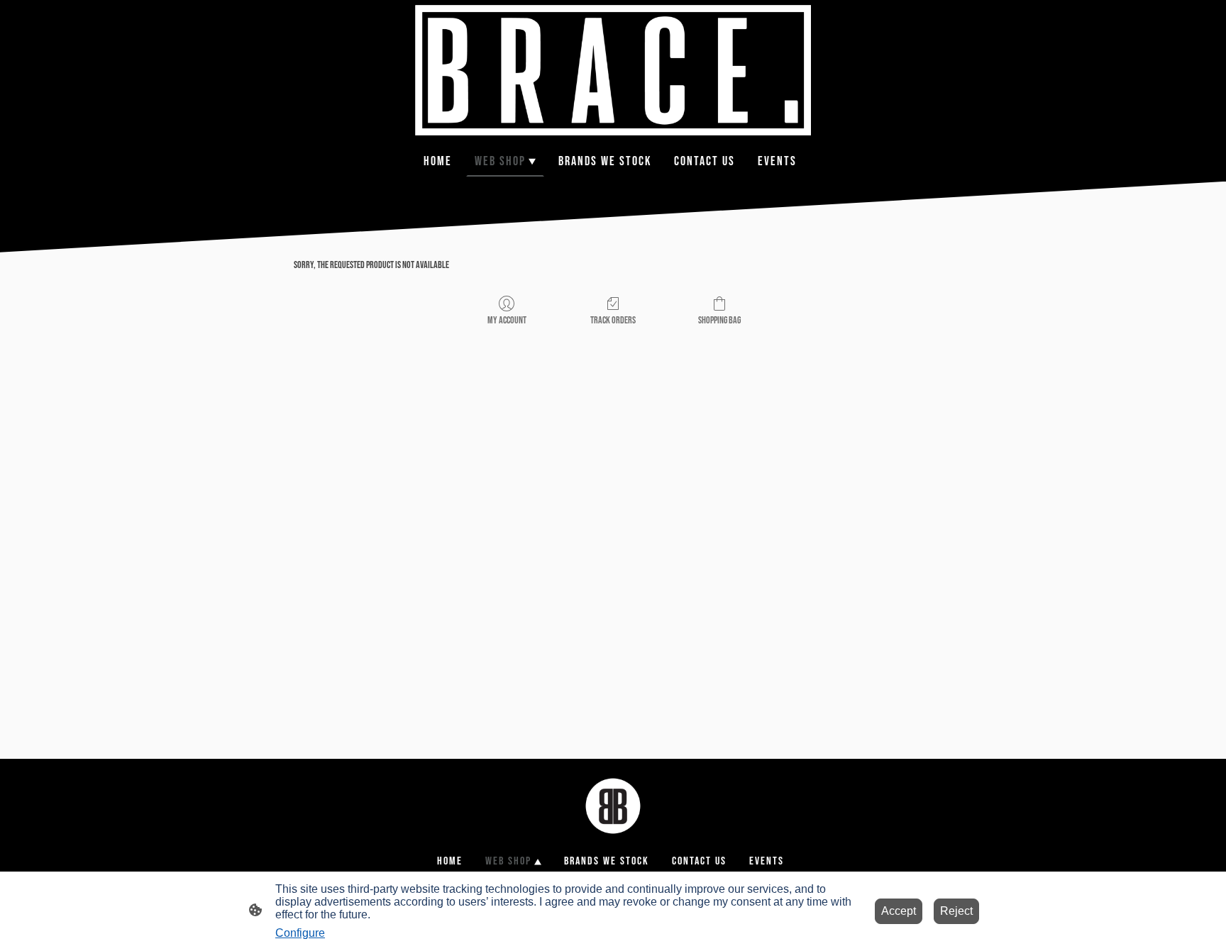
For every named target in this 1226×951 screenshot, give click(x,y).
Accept (898, 911)
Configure (300, 933)
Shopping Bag (719, 320)
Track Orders (613, 320)
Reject (956, 911)
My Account (506, 320)
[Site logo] (612, 70)
